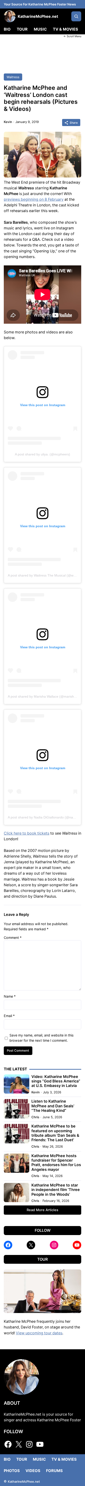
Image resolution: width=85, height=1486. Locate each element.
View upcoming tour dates (39, 1333)
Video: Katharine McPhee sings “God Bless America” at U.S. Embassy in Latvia (55, 1081)
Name (10, 996)
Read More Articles (42, 1210)
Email (9, 1016)
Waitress (13, 77)
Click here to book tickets (26, 833)
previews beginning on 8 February (34, 199)
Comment (12, 938)
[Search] (76, 16)
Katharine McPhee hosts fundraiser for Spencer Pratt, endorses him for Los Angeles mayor (56, 1163)
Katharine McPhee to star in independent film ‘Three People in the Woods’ (55, 1190)
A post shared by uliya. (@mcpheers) (42, 454)
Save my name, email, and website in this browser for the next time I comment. (41, 1037)
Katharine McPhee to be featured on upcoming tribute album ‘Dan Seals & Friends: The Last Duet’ (55, 1133)
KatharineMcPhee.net (38, 16)
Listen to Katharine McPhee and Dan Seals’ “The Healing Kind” (52, 1106)
